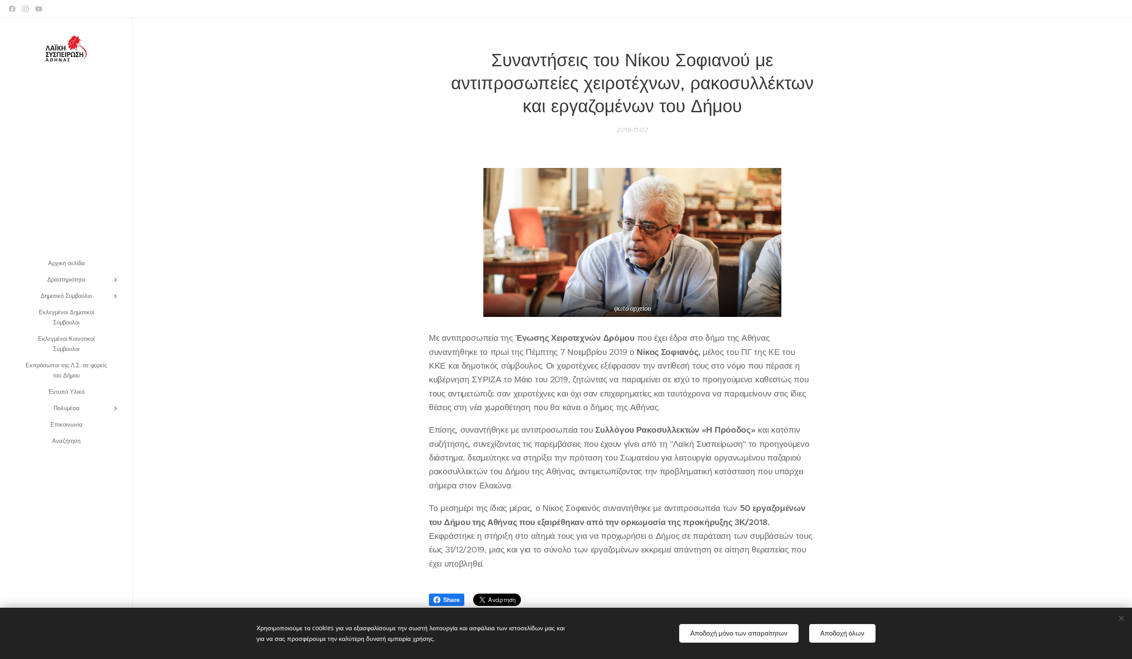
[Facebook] (12, 8)
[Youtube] (38, 8)
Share (451, 599)
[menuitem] (66, 263)
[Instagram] (25, 8)
